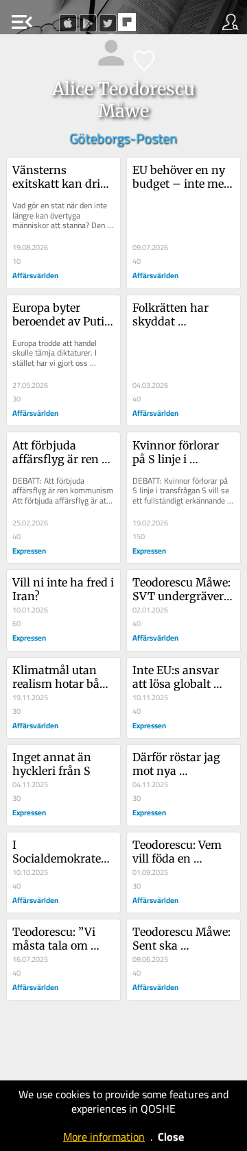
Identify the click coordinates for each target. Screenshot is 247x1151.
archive (156, 26)
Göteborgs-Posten (123, 138)
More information (104, 1136)
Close (171, 1136)
